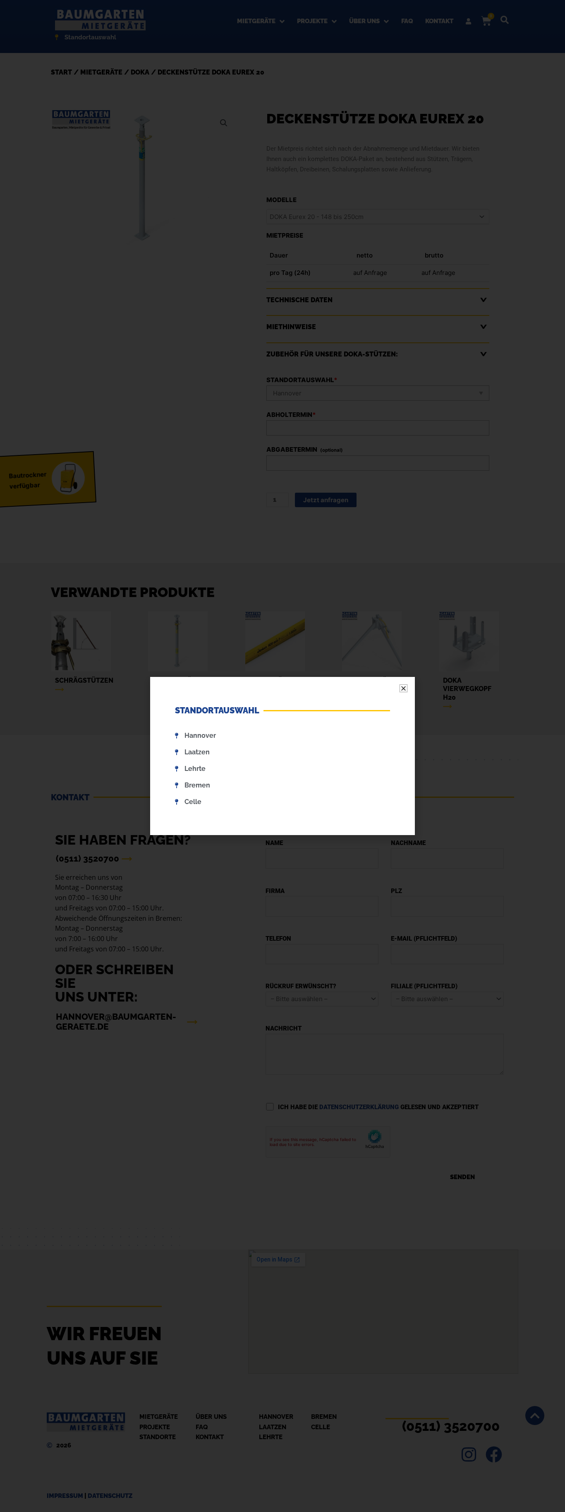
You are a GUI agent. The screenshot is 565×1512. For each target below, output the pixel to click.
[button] (403, 688)
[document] (282, 756)
